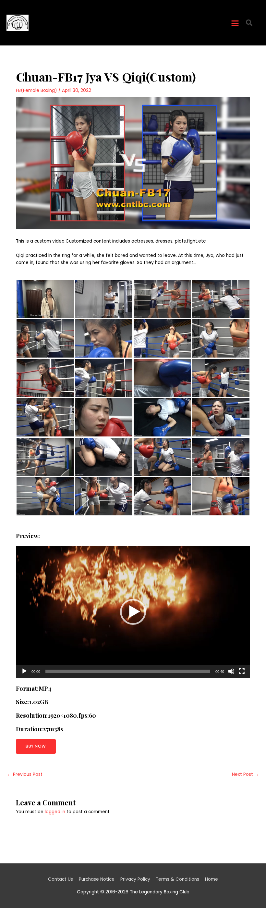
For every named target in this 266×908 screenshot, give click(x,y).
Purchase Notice (97, 879)
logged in (55, 812)
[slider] (127, 671)
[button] (235, 23)
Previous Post (24, 774)
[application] (133, 612)
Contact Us (60, 879)
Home (211, 879)
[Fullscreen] (241, 671)
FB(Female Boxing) (36, 90)
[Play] (24, 671)
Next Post (245, 774)
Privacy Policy (135, 879)
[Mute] (231, 671)
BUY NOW (36, 746)
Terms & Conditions (177, 879)
